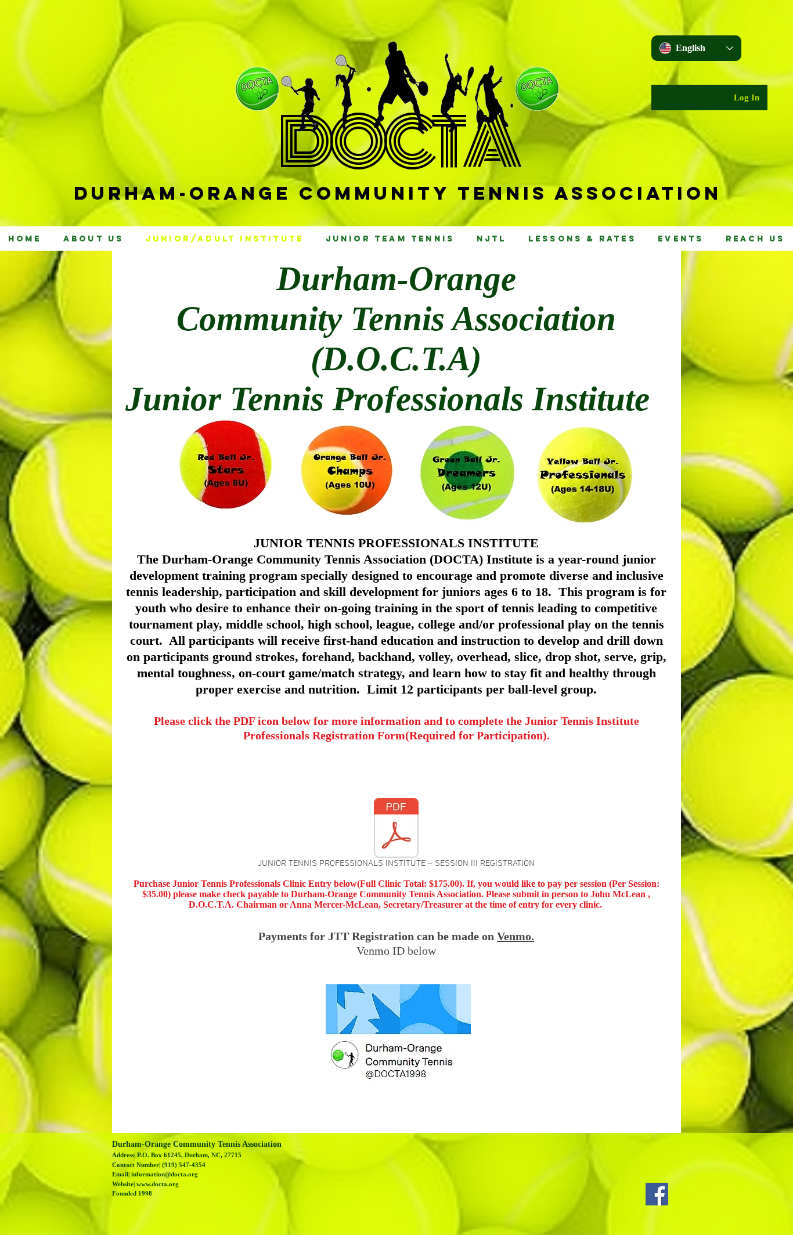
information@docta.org (164, 1174)
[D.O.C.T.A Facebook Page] (657, 1194)
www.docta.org (157, 1183)
